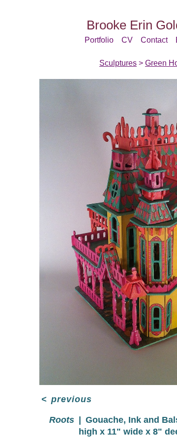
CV (127, 40)
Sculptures (118, 63)
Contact (154, 40)
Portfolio (99, 40)
